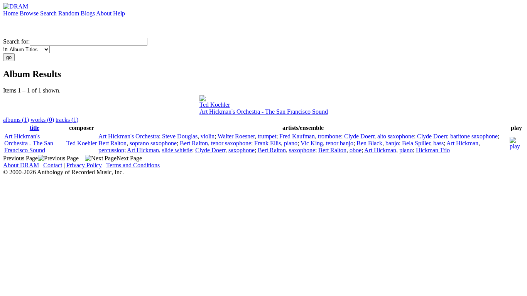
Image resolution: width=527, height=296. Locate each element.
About (104, 13)
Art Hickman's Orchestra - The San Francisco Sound (263, 111)
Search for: (16, 41)
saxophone (241, 150)
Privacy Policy (84, 165)
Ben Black (369, 143)
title (34, 127)
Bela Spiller (416, 143)
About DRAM (21, 165)
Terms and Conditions (133, 165)
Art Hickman (462, 143)
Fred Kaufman (297, 136)
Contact (52, 165)
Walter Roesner (236, 136)
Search (49, 13)
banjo (392, 143)
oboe (355, 150)
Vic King (312, 143)
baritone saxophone (474, 136)
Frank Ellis (267, 143)
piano (290, 143)
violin (208, 136)
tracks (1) (67, 119)
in (5, 49)
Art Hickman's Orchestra (128, 136)
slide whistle (177, 150)
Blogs (88, 13)
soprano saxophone (153, 143)
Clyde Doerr (359, 136)
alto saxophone (395, 136)
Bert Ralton (112, 143)
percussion (111, 150)
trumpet (267, 136)
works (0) (42, 119)
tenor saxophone (231, 143)
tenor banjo (339, 143)
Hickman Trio (433, 150)
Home (11, 13)
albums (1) (16, 119)
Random (69, 13)
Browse (30, 13)
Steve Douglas (180, 136)
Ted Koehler (214, 104)
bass (438, 143)
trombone (329, 136)
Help (119, 13)
